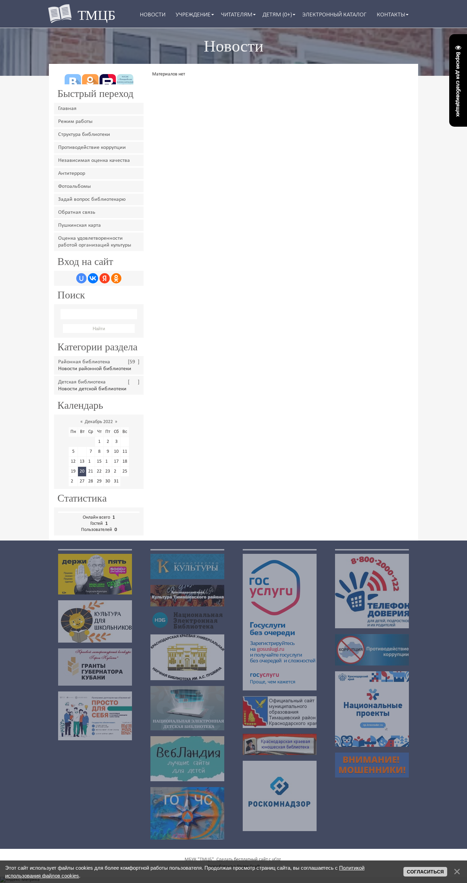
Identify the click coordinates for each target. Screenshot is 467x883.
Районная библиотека (84, 362)
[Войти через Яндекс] (104, 278)
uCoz (276, 859)
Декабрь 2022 (99, 421)
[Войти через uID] (81, 278)
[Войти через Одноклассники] (116, 278)
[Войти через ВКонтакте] (93, 278)
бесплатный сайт (251, 859)
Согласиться (425, 871)
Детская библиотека (82, 382)
